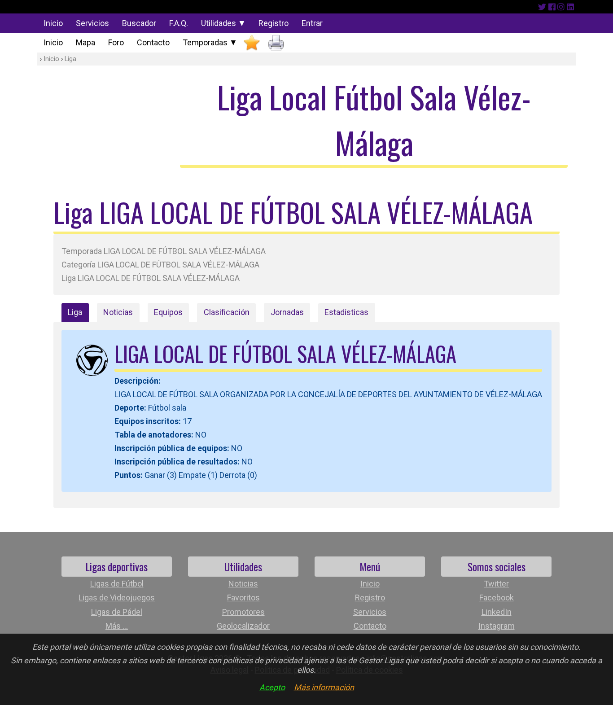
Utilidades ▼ (223, 23)
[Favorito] (252, 43)
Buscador (139, 23)
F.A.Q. (178, 23)
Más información (324, 687)
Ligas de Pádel (116, 612)
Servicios (92, 23)
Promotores (243, 612)
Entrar (312, 23)
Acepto (272, 687)
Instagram (496, 626)
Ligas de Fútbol (117, 583)
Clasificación (227, 312)
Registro (273, 23)
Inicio (53, 23)
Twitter (496, 583)
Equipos (168, 312)
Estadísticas (346, 312)
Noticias (118, 312)
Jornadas (287, 312)
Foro (116, 42)
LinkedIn (497, 612)
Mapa (85, 42)
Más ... (116, 626)
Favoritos (243, 597)
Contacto (153, 42)
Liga (70, 59)
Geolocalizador (243, 626)
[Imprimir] (276, 43)
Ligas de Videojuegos (117, 597)
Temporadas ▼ (210, 42)
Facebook (496, 597)
